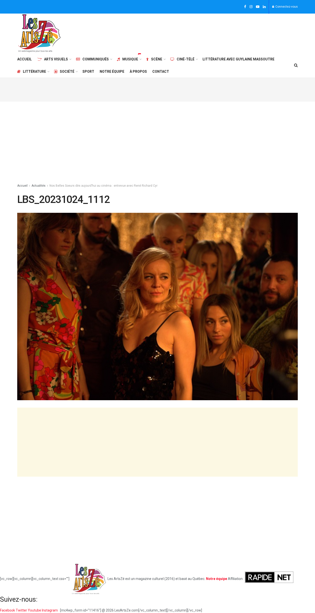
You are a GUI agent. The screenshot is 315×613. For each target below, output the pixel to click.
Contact (160, 71)
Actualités (39, 185)
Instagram (50, 610)
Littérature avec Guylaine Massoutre (238, 59)
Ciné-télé (185, 59)
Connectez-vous (286, 6)
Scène (156, 59)
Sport (88, 71)
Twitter (22, 610)
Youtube (35, 610)
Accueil (24, 59)
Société (67, 71)
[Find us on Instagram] (251, 7)
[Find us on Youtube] (257, 7)
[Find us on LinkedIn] (264, 7)
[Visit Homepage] (39, 33)
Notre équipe (112, 71)
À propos (138, 71)
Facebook (8, 610)
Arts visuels (56, 59)
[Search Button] (296, 65)
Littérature (34, 71)
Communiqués (95, 59)
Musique (130, 59)
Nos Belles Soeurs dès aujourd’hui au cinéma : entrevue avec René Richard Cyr (103, 185)
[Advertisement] (208, 32)
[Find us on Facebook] (245, 7)
